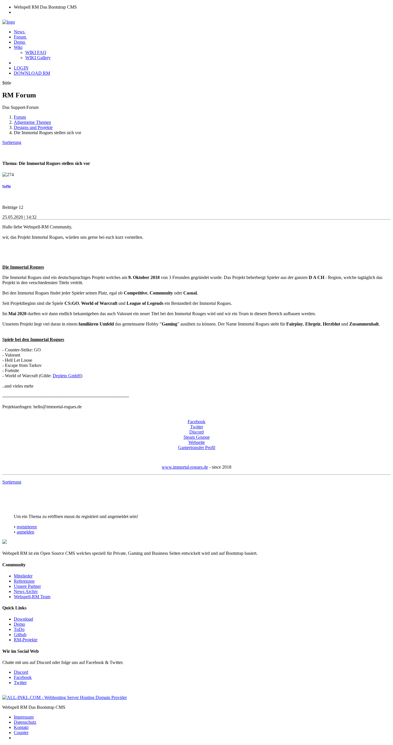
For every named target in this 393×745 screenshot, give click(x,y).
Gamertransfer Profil (196, 447)
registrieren (27, 526)
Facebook (196, 421)
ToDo (19, 629)
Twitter (196, 426)
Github (20, 634)
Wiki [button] (18, 47)
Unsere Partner (27, 586)
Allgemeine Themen (32, 122)
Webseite (196, 442)
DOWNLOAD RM (32, 73)
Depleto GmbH (67, 375)
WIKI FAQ (35, 52)
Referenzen (24, 581)
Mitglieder (23, 575)
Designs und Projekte (33, 127)
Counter (21, 732)
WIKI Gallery (38, 57)
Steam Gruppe (197, 437)
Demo (20, 42)
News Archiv (26, 591)
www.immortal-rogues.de (185, 467)
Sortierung (11, 142)
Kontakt (21, 727)
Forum (20, 36)
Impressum (24, 717)
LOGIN (21, 68)
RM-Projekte (25, 639)
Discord (196, 432)
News (20, 31)
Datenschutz (25, 722)
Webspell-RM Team (32, 596)
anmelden (25, 532)
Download (23, 619)
